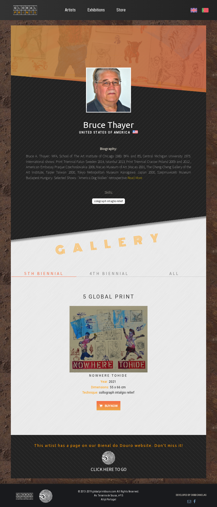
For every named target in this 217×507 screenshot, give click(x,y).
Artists (70, 9)
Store (121, 9)
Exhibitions (96, 9)
